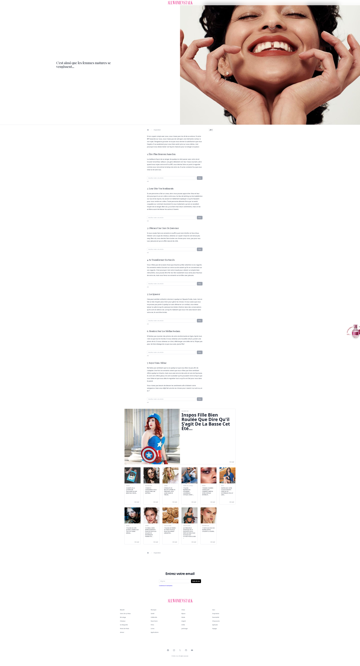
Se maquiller (124, 625)
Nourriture (154, 621)
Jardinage (185, 628)
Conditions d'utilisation (166, 585)
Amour (122, 632)
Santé (152, 613)
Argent (184, 621)
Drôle (183, 625)
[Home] (148, 130)
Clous (183, 610)
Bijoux (183, 613)
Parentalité (215, 617)
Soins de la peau (125, 613)
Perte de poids (124, 628)
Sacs (213, 610)
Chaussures (216, 621)
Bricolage (123, 617)
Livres (152, 628)
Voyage (214, 628)
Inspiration (157, 130)
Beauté (122, 610)
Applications (155, 632)
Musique (153, 610)
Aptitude (215, 625)
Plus (199, 178)
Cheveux (122, 621)
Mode (183, 617)
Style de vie (196, 581)
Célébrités (154, 617)
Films (152, 625)
